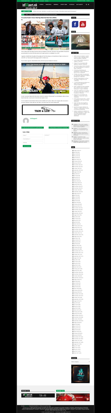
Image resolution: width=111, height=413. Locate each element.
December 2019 (77, 293)
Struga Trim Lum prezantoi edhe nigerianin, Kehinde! (80, 63)
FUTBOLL (42, 4)
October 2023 (77, 211)
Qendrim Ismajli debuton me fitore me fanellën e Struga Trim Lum (81, 79)
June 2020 (76, 283)
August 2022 (76, 236)
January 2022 (76, 249)
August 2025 (76, 172)
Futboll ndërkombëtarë (35, 47)
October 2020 (77, 276)
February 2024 (77, 204)
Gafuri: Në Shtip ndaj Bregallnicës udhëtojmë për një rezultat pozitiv (81, 103)
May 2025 (76, 177)
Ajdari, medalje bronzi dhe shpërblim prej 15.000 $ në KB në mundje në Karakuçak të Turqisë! (81, 87)
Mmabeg (75, 141)
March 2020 (76, 288)
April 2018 (76, 329)
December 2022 (77, 229)
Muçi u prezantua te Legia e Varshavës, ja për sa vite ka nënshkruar (80, 134)
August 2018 (76, 322)
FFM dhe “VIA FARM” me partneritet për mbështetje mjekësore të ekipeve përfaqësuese (81, 75)
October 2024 (77, 189)
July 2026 (76, 152)
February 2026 (77, 161)
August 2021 (76, 258)
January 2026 (76, 163)
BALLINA (31, 14)
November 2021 (77, 252)
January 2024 (76, 206)
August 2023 (76, 215)
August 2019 (76, 301)
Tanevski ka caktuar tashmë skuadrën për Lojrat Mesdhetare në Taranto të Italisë (82, 67)
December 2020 (77, 272)
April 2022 (76, 243)
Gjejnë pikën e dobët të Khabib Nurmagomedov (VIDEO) (81, 141)
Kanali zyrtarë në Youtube (81, 0)
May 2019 (76, 306)
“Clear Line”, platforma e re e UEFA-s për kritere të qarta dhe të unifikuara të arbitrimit (81, 92)
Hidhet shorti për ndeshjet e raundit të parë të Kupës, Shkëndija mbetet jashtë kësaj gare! (81, 57)
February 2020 (77, 290)
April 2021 (76, 265)
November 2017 (77, 338)
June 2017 (76, 347)
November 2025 (77, 166)
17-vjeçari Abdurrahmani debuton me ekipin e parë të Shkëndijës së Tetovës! (81, 83)
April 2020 (76, 286)
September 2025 (77, 170)
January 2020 (76, 292)
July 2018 (76, 324)
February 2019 (77, 311)
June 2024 (76, 197)
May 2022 (76, 241)
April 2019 (76, 308)
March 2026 (76, 159)
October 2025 (77, 168)
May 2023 (76, 220)
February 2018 (77, 333)
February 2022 (77, 247)
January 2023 (76, 227)
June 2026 (76, 154)
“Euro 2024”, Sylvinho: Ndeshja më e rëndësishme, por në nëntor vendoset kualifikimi (80, 125)
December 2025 (77, 164)
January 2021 (76, 270)
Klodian (75, 128)
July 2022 (76, 238)
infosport (23, 49)
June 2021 (76, 261)
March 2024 (76, 202)
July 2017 (76, 345)
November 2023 (77, 209)
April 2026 (76, 157)
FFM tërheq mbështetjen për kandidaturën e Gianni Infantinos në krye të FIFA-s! (81, 71)
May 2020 (76, 284)
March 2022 (76, 245)
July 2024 (76, 195)
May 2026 (76, 155)
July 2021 (76, 259)
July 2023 (76, 216)
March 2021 (76, 267)
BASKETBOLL (49, 4)
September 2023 (77, 213)
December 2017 (77, 336)
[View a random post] (88, 4)
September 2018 (77, 320)
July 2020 (76, 281)
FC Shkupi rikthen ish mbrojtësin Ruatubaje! (58, 127)
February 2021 (77, 268)
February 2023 (77, 225)
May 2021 (76, 263)
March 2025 (76, 180)
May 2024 (76, 198)
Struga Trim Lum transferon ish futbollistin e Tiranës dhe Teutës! (80, 95)
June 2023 (76, 218)
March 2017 (76, 353)
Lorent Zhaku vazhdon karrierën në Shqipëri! (44, 11)
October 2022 (77, 232)
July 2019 (76, 302)
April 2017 (76, 351)
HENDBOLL (56, 4)
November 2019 (77, 295)
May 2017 (76, 349)
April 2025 (76, 179)
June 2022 (76, 240)
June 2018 (76, 326)
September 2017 (77, 342)
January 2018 (76, 335)
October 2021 (77, 254)
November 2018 (77, 317)
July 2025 (76, 173)
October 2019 (77, 297)
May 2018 (76, 327)
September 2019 (77, 299)
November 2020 (77, 274)
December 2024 (77, 186)
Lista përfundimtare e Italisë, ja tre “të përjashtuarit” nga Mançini (80, 129)
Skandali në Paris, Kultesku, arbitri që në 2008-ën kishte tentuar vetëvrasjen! (81, 138)
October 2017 (77, 340)
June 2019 (76, 304)
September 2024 (77, 191)
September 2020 (77, 277)
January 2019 (76, 313)
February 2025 (77, 182)
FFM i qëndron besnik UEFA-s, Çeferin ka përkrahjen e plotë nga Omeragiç (82, 99)
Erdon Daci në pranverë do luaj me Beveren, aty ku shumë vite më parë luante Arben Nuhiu (33, 127)
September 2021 (77, 256)
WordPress (36, 406)
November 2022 (77, 231)
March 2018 (76, 331)
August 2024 (76, 193)
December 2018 (77, 315)
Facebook (88, 0)
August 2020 (76, 279)
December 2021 (77, 250)
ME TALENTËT (79, 4)
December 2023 (77, 207)
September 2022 (77, 234)
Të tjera (42, 47)
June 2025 (76, 175)
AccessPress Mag (46, 406)
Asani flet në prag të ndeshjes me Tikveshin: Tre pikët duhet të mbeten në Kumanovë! (81, 108)
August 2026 (76, 150)
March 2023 (76, 224)
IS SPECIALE (71, 4)
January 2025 (76, 184)
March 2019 (76, 310)
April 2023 (76, 222)
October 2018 (77, 319)
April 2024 (76, 200)
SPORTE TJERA (64, 4)
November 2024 (77, 188)
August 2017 (76, 344)
